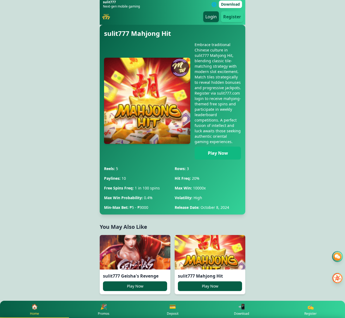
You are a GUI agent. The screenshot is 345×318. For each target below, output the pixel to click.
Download (230, 4)
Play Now (218, 153)
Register (232, 17)
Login (211, 17)
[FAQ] (337, 256)
